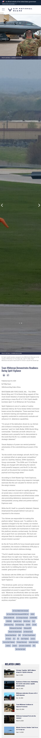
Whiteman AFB (27, 628)
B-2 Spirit (8, 639)
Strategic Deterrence (22, 642)
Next (39, 205)
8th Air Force (27, 621)
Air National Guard (28, 632)
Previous (2, 205)
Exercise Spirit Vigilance (8, 642)
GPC (34, 646)
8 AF (33, 621)
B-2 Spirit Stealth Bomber (29, 635)
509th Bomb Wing (9, 625)
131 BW (34, 625)
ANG (19, 635)
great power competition (24, 646)
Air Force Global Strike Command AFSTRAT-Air (17, 614)
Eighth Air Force (17, 621)
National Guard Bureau (11, 635)
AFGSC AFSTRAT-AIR (9, 618)
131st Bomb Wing (20, 625)
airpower (15, 646)
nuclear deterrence (33, 642)
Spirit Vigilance (24, 639)
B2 (18, 639)
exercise (33, 639)
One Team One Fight (20, 649)
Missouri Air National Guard (15, 632)
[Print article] (4, 375)
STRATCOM (8, 621)
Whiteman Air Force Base (16, 628)
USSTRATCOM (33, 618)
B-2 (14, 639)
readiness (8, 646)
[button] (9, 4)
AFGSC (32, 614)
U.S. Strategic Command (22, 618)
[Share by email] (8, 375)
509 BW (28, 625)
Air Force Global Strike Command (20, 611)
